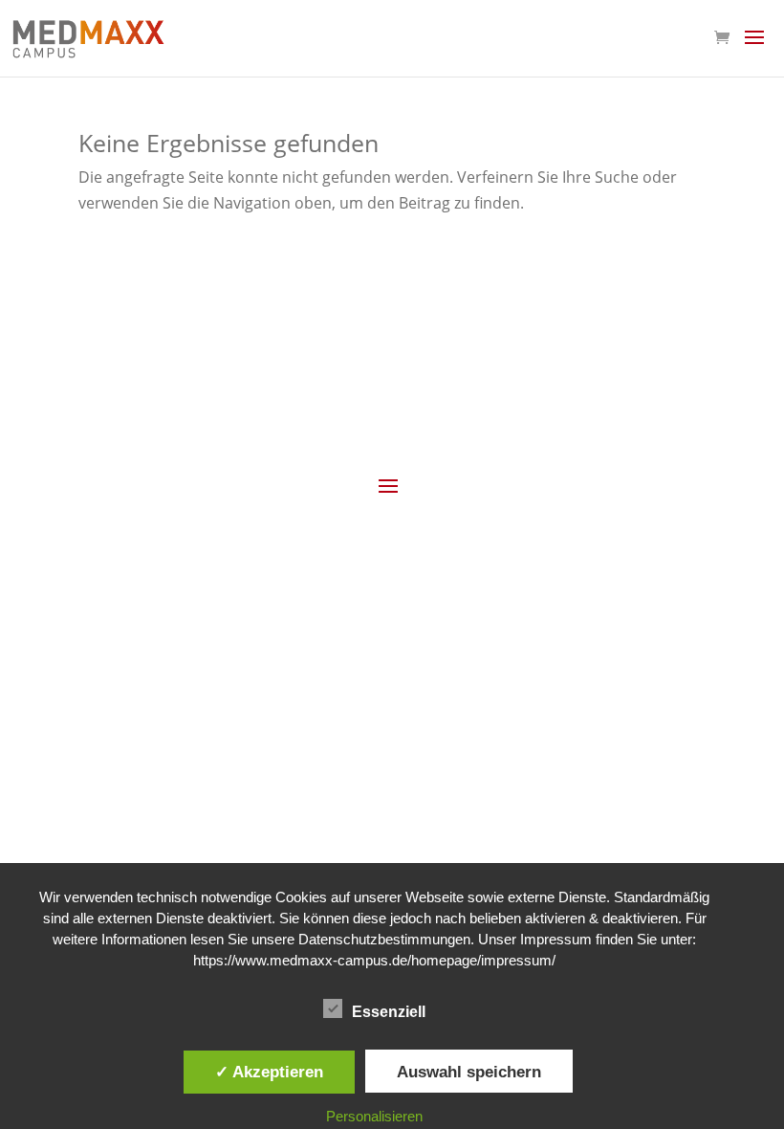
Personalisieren (374, 1116)
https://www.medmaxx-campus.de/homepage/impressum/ (374, 960)
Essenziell (388, 1012)
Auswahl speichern (469, 1071)
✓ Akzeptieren (269, 1071)
